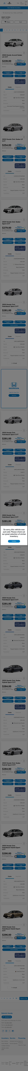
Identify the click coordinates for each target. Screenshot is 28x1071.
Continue (14, 541)
